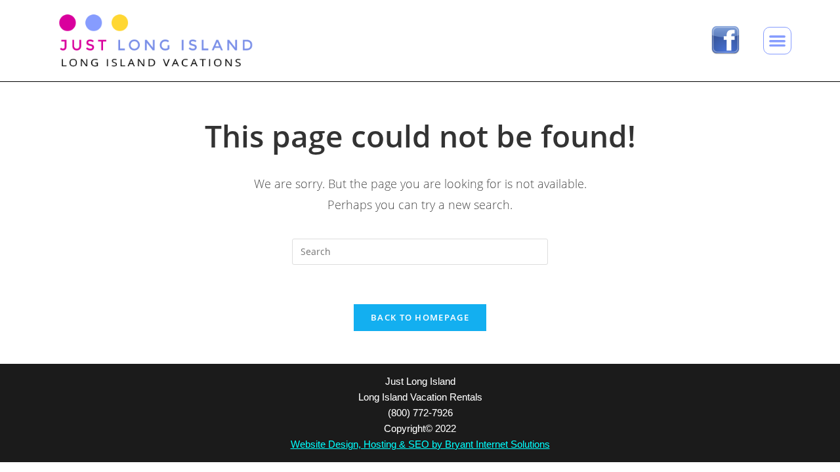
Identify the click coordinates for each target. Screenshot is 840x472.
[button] (777, 41)
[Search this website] (420, 251)
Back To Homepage (420, 317)
